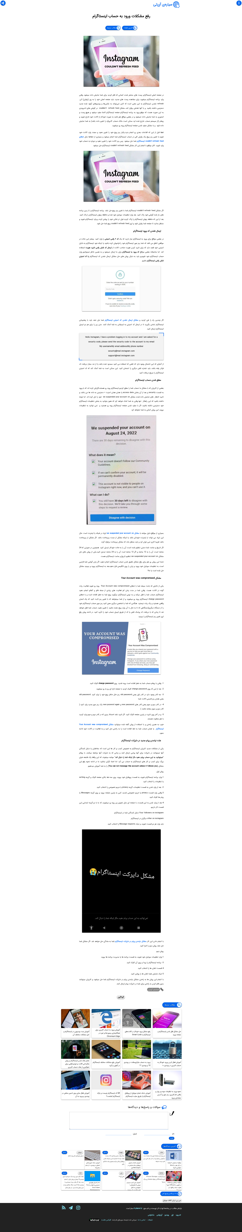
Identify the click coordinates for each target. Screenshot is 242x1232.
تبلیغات (150, 1219)
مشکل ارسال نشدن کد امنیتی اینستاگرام (121, 320)
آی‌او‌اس (159, 1215)
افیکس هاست (106, 1219)
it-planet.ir (138, 1208)
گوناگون (121, 997)
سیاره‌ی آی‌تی (162, 4)
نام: (173, 1133)
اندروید (178, 1215)
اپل (172, 1215)
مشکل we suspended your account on (123, 533)
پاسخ (145, 1152)
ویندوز (166, 1215)
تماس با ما (141, 1219)
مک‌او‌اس (151, 1215)
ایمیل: (135, 1133)
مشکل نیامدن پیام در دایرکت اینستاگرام (130, 941)
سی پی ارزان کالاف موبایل (172, 1200)
